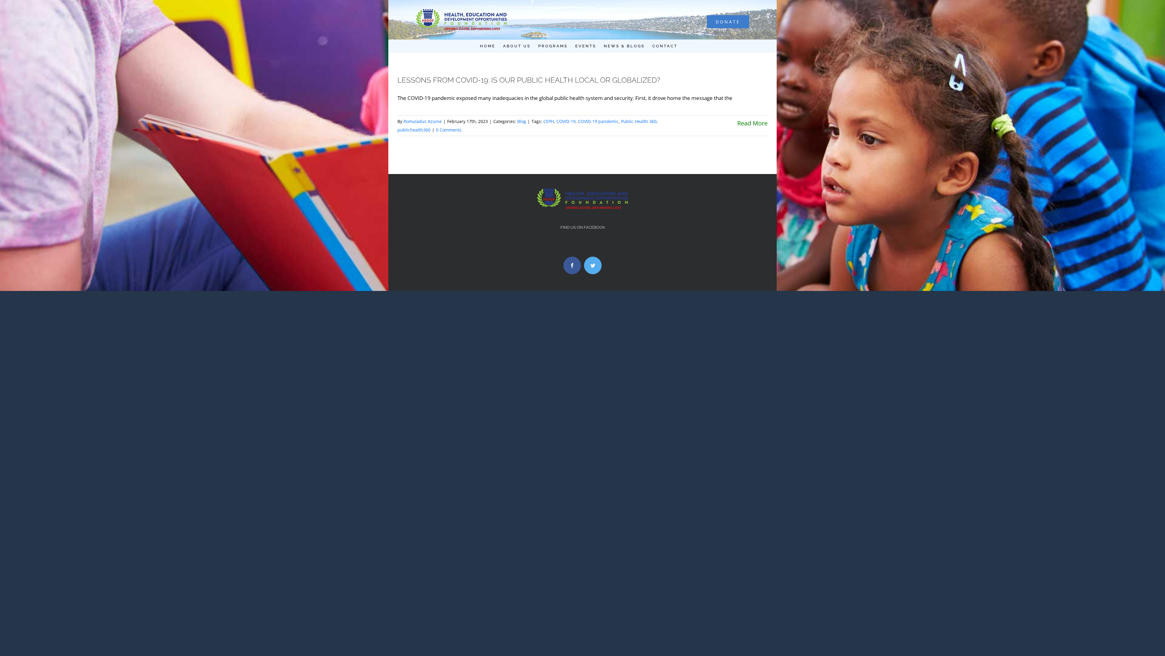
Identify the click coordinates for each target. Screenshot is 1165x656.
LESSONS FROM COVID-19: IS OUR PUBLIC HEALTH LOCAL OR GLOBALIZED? (528, 80)
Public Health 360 (639, 121)
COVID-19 (566, 121)
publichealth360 (414, 130)
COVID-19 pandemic (598, 121)
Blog (521, 121)
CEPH (548, 121)
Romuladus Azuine (423, 121)
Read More (752, 123)
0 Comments (448, 130)
